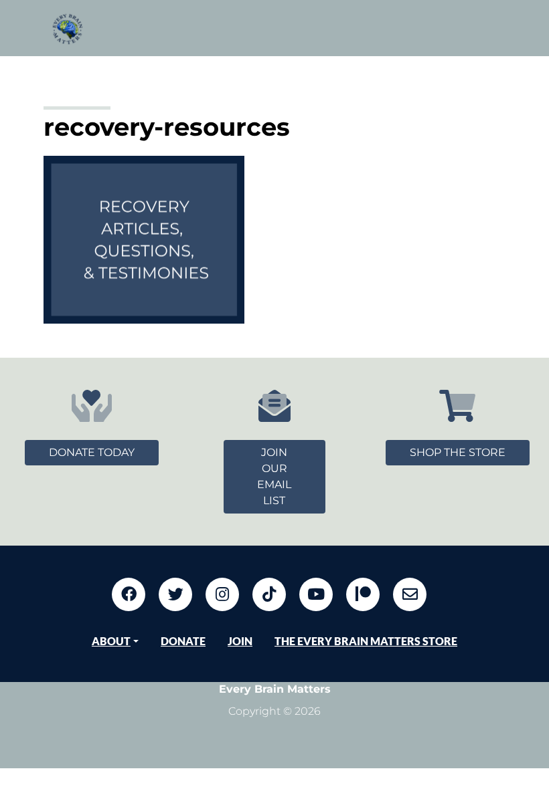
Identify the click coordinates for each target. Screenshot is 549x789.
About (111, 641)
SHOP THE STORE (457, 452)
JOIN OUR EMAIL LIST (274, 476)
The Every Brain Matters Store (365, 641)
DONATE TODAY (92, 452)
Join (240, 641)
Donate (183, 641)
